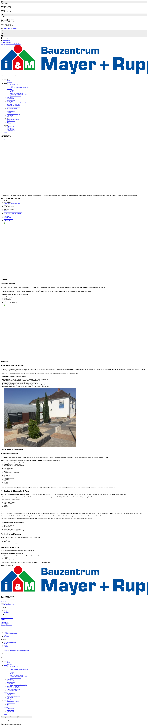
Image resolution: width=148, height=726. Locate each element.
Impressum (6, 650)
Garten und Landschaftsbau (16, 93)
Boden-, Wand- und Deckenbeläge (18, 103)
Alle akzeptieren (4, 717)
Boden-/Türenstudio (5, 623)
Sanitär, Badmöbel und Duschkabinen (19, 87)
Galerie (8, 122)
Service (5, 692)
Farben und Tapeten (8, 219)
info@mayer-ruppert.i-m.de (10, 28)
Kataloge (9, 112)
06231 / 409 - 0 (4, 601)
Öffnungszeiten (10, 128)
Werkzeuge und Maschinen (13, 105)
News (8, 80)
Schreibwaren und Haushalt (13, 107)
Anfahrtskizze (10, 126)
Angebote (9, 82)
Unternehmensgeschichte (13, 119)
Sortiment (6, 665)
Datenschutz (13, 650)
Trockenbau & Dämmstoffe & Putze (18, 94)
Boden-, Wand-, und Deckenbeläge (12, 213)
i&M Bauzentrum (11, 121)
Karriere (9, 123)
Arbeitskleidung (11, 100)
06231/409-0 (17, 44)
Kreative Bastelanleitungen (13, 114)
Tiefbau (12, 90)
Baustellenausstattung (12, 108)
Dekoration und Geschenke (13, 104)
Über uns (6, 700)
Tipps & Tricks (10, 115)
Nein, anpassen (13, 717)
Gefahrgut (9, 116)
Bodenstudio (10, 101)
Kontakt (6, 707)
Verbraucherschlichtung (23, 650)
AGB (2, 650)
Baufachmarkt (10, 98)
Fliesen (11, 86)
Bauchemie (12, 91)
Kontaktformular (11, 129)
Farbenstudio (10, 97)
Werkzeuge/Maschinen (6, 625)
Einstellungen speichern (15, 724)
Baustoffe (9, 89)
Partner (5, 132)
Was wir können (11, 111)
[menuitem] (5, 38)
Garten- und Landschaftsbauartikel (12, 203)
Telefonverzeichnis (11, 130)
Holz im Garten (7, 217)
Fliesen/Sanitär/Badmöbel (13, 84)
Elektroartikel (7, 220)
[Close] (1, 723)
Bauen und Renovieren (15, 96)
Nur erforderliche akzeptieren (24, 717)
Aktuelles (6, 661)
